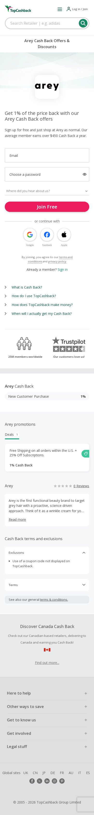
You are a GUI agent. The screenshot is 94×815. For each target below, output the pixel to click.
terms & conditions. (54, 599)
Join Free (47, 207)
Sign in (63, 269)
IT (79, 772)
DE (52, 772)
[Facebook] (32, 781)
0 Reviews (81, 486)
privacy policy (57, 261)
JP (44, 772)
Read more (17, 519)
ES (88, 772)
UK (25, 772)
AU (71, 772)
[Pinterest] (62, 781)
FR (62, 772)
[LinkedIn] (47, 781)
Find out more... (47, 662)
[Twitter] (39, 781)
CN (35, 772)
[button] (60, 9)
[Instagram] (54, 781)
